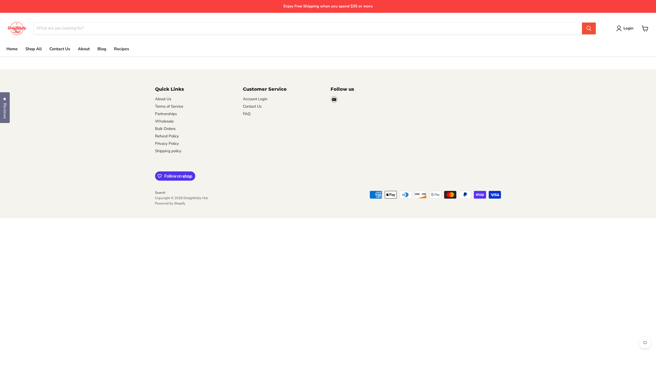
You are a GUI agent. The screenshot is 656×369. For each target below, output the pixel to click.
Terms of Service (169, 106)
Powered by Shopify (170, 203)
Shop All (33, 49)
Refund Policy (167, 136)
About (84, 49)
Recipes (121, 49)
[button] (626, 28)
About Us (163, 98)
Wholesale (164, 121)
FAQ (247, 113)
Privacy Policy (167, 143)
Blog (101, 49)
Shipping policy (168, 150)
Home (12, 49)
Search (160, 192)
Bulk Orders (165, 128)
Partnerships (166, 113)
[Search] (589, 28)
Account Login (255, 98)
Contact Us (59, 49)
